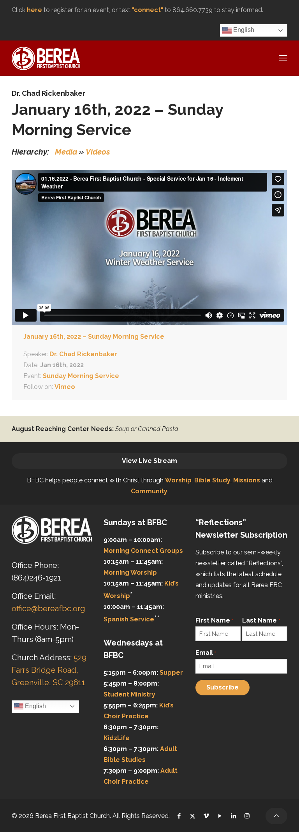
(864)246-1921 (36, 577)
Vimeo (65, 386)
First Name (214, 620)
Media (66, 152)
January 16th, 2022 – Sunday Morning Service (93, 336)
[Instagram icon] (247, 816)
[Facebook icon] (179, 816)
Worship (178, 480)
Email (205, 652)
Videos (98, 152)
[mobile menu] (282, 58)
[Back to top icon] (276, 816)
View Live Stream (149, 460)
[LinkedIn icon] (233, 816)
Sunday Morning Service (81, 376)
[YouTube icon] (220, 816)
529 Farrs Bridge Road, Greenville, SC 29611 (49, 670)
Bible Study (212, 480)
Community (149, 491)
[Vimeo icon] (206, 816)
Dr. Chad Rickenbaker (48, 93)
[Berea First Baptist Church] (46, 58)
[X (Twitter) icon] (192, 816)
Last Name (261, 620)
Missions (246, 480)
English (243, 29)
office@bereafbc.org (48, 608)
